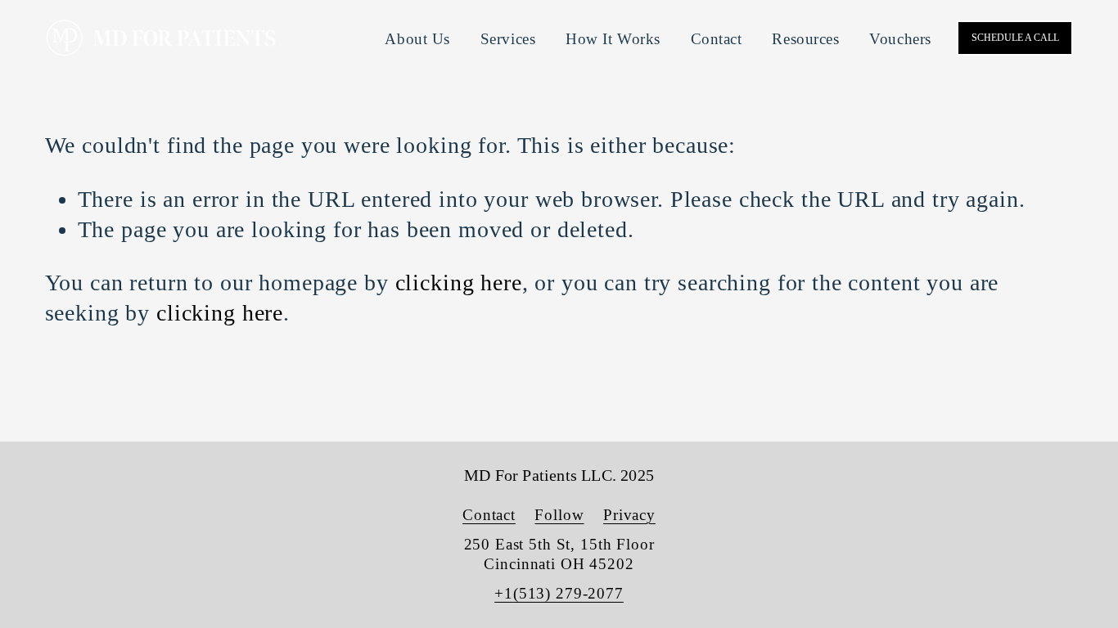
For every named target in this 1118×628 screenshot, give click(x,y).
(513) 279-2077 (568, 593)
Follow (559, 514)
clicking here (458, 282)
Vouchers (900, 38)
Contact (716, 38)
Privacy (629, 514)
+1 (503, 593)
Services (507, 38)
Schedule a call (1015, 37)
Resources (805, 38)
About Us (417, 38)
